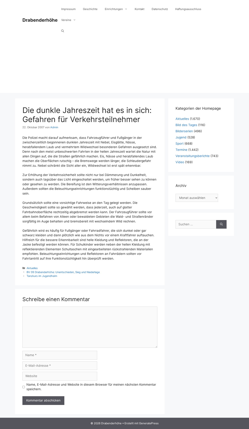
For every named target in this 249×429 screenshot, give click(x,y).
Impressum (68, 9)
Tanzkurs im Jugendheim (42, 275)
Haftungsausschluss (188, 9)
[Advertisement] (124, 67)
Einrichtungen (114, 9)
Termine (181, 150)
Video (180, 162)
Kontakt (139, 9)
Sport (180, 143)
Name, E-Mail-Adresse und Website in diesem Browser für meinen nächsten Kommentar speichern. (91, 387)
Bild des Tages (186, 125)
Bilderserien (184, 131)
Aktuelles (32, 268)
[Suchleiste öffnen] (63, 31)
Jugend (181, 137)
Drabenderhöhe (40, 20)
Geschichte (90, 9)
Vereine (66, 20)
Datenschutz (160, 9)
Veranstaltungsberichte (193, 156)
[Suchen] (221, 224)
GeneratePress (149, 423)
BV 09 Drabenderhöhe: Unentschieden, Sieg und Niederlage (63, 272)
